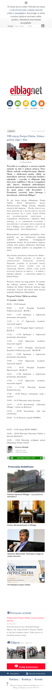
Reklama (13, 679)
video (25, 104)
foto (18, 104)
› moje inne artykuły (21, 452)
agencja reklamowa (24, 685)
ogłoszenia (33, 104)
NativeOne (26, 589)
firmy (41, 104)
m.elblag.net (26, 91)
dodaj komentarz (28, 667)
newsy (10, 104)
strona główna (14, 673)
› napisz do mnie (20, 450)
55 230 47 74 (35, 687)
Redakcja (26, 679)
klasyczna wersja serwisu (37, 673)
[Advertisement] (26, 55)
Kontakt (39, 679)
